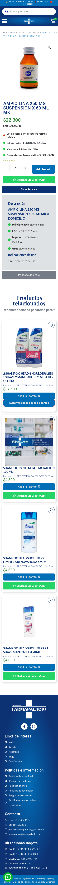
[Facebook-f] (24, 726)
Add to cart (43, 169)
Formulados (35, 32)
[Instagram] (33, 726)
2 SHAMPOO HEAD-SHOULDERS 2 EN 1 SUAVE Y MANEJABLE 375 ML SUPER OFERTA (28, 377)
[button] (29, 177)
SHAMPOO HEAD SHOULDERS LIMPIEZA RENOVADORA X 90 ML (25, 560)
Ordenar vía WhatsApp (31, 179)
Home (6, 32)
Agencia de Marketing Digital (38, 878)
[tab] (29, 189)
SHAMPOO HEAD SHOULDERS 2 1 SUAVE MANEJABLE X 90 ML (25, 650)
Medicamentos (19, 32)
